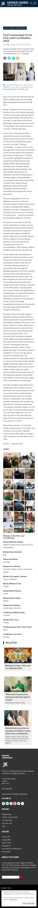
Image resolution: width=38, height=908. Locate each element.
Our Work (10, 85)
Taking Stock (6, 846)
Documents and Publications (12, 849)
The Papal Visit (7, 820)
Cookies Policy (6, 888)
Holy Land (18, 85)
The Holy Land (7, 823)
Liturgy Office (6, 840)
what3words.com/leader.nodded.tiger (14, 794)
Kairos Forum (6, 843)
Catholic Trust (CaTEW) (10, 817)
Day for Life (6, 837)
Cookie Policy (13, 899)
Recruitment (6, 852)
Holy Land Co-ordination (14, 28)
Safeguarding (6, 814)
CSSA (3, 826)
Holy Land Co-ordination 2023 (22, 87)
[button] (11, 460)
